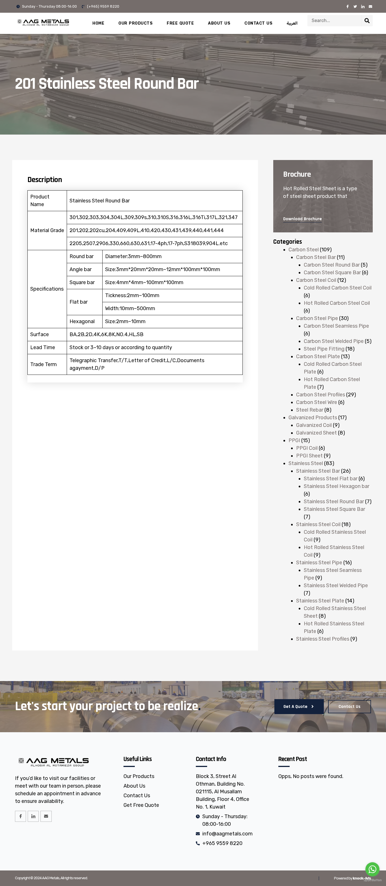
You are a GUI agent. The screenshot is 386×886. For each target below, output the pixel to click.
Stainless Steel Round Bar (334, 501)
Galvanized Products (313, 417)
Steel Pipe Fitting (324, 349)
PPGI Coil (307, 448)
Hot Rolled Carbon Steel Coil (337, 303)
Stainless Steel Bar (318, 471)
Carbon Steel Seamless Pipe (336, 326)
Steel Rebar (309, 410)
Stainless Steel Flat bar (330, 479)
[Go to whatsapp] (372, 869)
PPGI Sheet (309, 456)
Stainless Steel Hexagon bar (336, 486)
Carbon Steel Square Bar (332, 272)
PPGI (294, 440)
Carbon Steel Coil (316, 280)
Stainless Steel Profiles (322, 639)
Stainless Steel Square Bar (334, 509)
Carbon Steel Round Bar (332, 265)
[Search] (367, 20)
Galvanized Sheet (316, 433)
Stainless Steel (306, 463)
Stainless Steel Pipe (319, 562)
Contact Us (258, 23)
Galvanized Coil (314, 425)
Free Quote (180, 23)
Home (98, 23)
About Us (219, 23)
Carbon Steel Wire (316, 402)
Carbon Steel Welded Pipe (334, 341)
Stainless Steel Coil (318, 524)
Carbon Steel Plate (318, 356)
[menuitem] (292, 23)
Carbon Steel (304, 250)
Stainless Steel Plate (320, 601)
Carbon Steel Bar (316, 257)
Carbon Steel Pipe (317, 318)
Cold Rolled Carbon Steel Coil (338, 288)
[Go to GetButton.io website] (372, 880)
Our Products (135, 23)
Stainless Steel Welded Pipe (336, 585)
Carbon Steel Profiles (320, 395)
